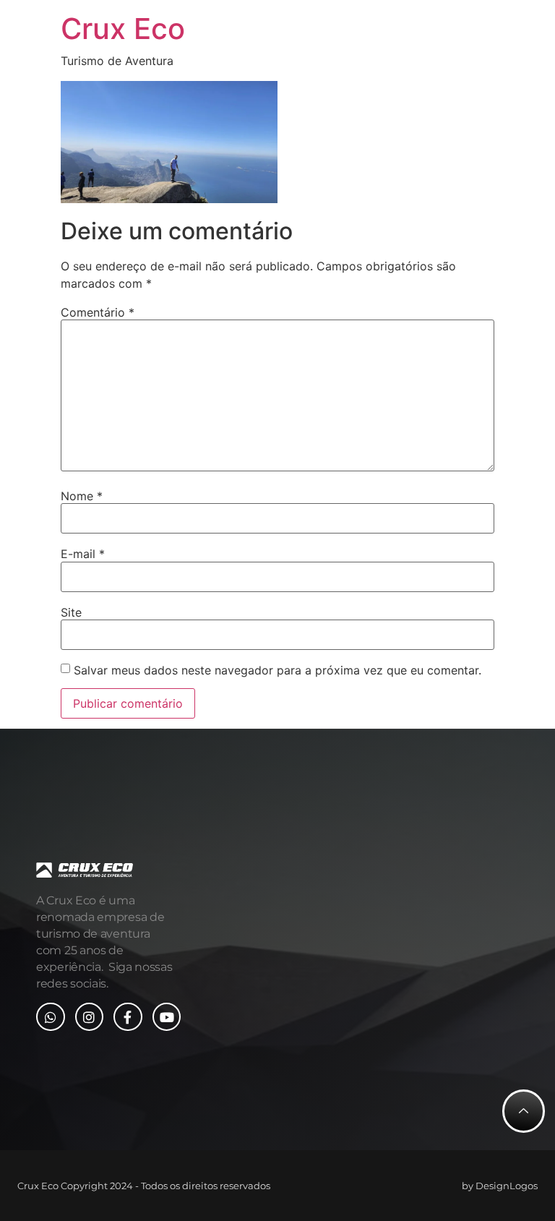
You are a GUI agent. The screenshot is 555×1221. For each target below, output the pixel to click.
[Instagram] (89, 1017)
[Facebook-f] (127, 1017)
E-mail (83, 554)
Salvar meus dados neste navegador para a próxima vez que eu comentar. (277, 670)
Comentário (97, 312)
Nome (82, 496)
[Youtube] (166, 1017)
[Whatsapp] (50, 1017)
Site (71, 612)
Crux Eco (123, 28)
